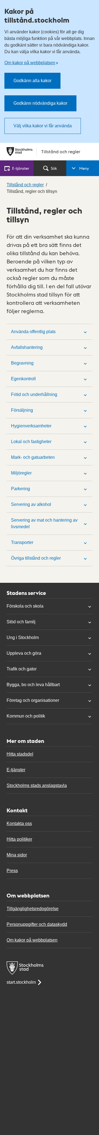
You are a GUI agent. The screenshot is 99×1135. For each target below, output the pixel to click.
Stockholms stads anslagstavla (37, 785)
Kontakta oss (19, 823)
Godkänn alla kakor (32, 80)
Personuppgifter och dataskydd (37, 924)
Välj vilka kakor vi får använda (42, 125)
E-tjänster (16, 769)
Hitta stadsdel (20, 754)
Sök (54, 168)
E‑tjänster (20, 168)
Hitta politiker (19, 839)
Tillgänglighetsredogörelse (33, 908)
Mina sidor (17, 855)
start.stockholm (21, 982)
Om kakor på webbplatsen (29, 62)
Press (12, 870)
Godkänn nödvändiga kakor (40, 103)
